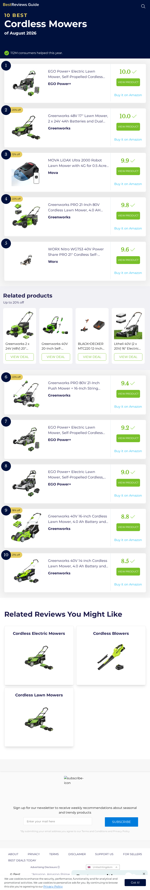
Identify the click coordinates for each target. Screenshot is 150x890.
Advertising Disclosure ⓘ (45, 867)
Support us (104, 854)
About (13, 854)
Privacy (34, 854)
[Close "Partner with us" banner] (144, 873)
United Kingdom (102, 867)
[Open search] (143, 6)
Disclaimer (77, 854)
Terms (54, 854)
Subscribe (121, 822)
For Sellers (132, 854)
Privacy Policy (53, 886)
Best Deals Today (22, 860)
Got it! (135, 882)
